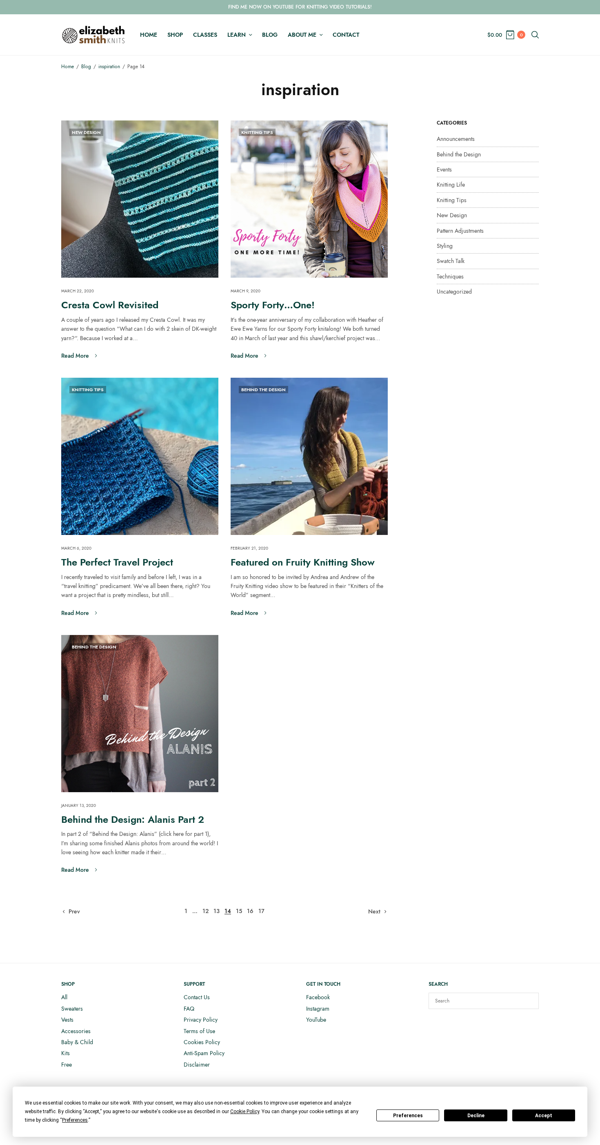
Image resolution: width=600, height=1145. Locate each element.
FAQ (189, 1009)
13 (216, 911)
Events (444, 169)
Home (148, 35)
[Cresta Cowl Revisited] (139, 199)
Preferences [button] (75, 1120)
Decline (475, 1115)
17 (261, 911)
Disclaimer (197, 1064)
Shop (175, 35)
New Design (86, 132)
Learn (236, 35)
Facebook (318, 997)
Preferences (408, 1115)
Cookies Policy (202, 1042)
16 (250, 911)
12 (205, 911)
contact (346, 35)
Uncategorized (454, 291)
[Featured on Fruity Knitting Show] (309, 456)
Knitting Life (451, 184)
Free (66, 1064)
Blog (270, 35)
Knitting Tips (257, 132)
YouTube (316, 1020)
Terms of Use (199, 1031)
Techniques (450, 276)
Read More (75, 356)
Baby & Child (77, 1042)
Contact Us (197, 997)
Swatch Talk (450, 261)
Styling (445, 246)
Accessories (76, 1031)
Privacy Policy (201, 1020)
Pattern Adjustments (460, 231)
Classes (205, 35)
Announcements (456, 139)
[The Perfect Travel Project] (139, 456)
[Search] (528, 1001)
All (64, 997)
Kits (65, 1053)
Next (374, 911)
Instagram (317, 1009)
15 (239, 911)
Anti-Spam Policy (204, 1053)
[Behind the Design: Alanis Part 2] (139, 713)
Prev (74, 911)
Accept (543, 1115)
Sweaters (72, 1009)
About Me (302, 35)
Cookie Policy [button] (244, 1111)
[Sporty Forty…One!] (309, 199)
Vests (67, 1020)
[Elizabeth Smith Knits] (93, 35)
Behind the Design (263, 389)
